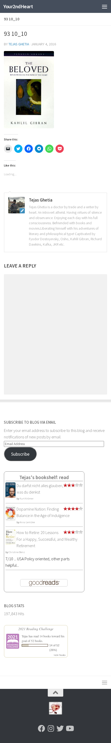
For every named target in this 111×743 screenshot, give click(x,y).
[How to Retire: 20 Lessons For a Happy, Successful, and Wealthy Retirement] (10, 543)
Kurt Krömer (27, 498)
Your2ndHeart (18, 6)
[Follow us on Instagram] (50, 728)
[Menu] (104, 6)
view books (60, 655)
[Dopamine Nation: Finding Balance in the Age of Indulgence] (10, 519)
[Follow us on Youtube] (69, 728)
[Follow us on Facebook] (41, 728)
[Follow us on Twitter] (60, 728)
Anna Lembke (27, 522)
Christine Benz (17, 552)
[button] (29, 89)
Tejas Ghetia (19, 44)
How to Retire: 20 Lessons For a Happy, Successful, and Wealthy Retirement (47, 539)
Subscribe (20, 454)
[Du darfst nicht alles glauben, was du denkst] (10, 497)
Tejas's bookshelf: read (44, 477)
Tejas (25, 636)
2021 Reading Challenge (35, 629)
